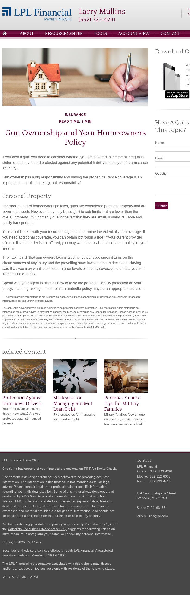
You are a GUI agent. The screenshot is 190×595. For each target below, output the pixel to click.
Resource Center (64, 33)
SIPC (62, 555)
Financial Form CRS (23, 460)
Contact (170, 33)
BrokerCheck (106, 468)
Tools (100, 33)
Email (159, 158)
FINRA (49, 555)
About (27, 33)
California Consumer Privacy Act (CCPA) (37, 529)
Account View (134, 33)
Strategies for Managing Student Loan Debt (72, 403)
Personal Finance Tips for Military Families (122, 403)
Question (161, 173)
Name (159, 142)
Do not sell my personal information (86, 534)
